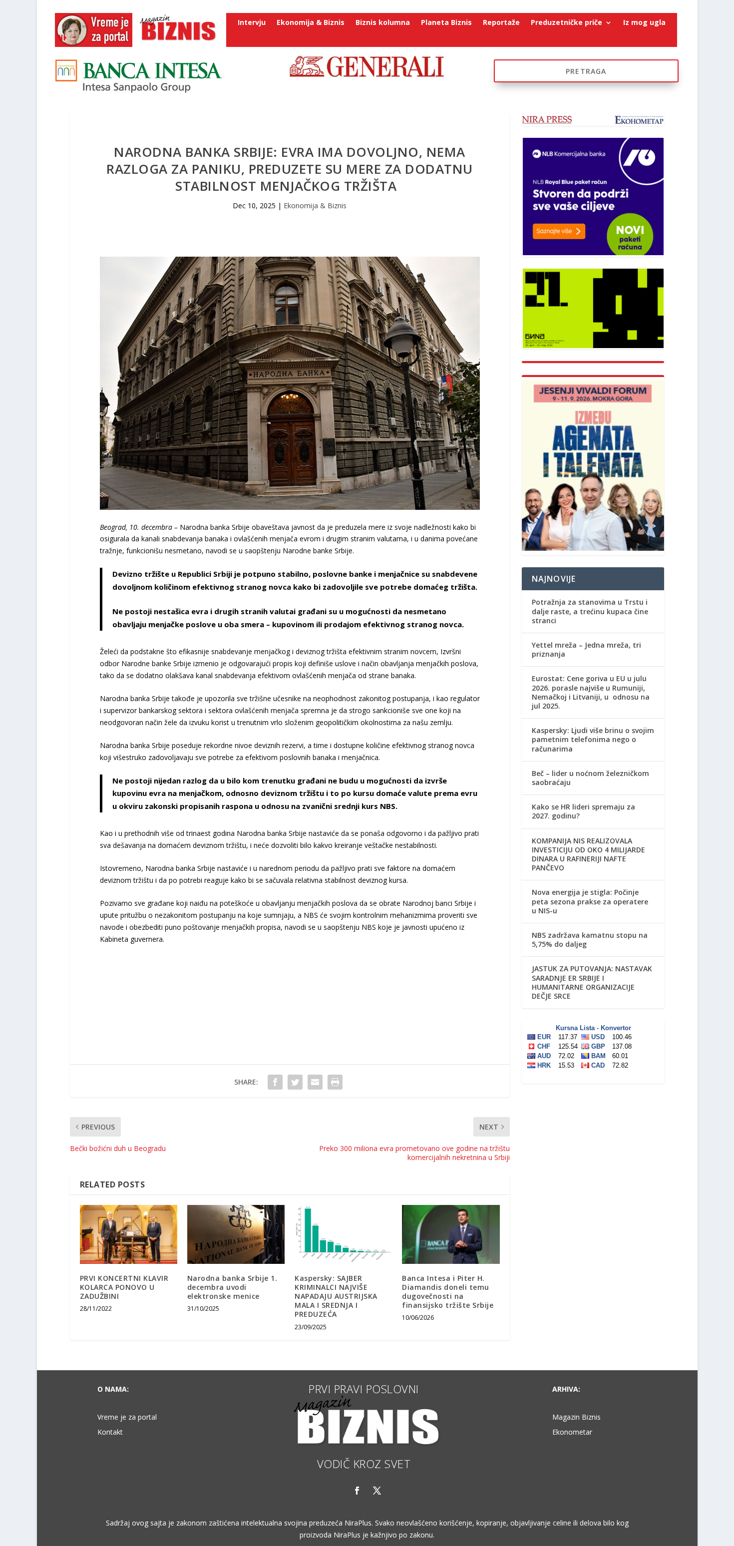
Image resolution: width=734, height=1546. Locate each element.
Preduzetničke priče (566, 23)
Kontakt (110, 1433)
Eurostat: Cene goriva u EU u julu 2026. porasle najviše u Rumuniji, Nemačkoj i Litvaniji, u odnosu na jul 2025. (591, 692)
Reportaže (501, 23)
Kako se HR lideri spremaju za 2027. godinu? (583, 811)
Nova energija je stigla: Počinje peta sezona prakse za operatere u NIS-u (590, 901)
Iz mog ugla (644, 23)
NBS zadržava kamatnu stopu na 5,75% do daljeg (590, 939)
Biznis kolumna (383, 23)
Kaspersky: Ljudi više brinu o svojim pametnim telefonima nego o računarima (593, 739)
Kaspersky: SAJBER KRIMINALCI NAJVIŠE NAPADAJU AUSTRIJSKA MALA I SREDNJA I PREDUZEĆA (336, 1296)
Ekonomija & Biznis (311, 23)
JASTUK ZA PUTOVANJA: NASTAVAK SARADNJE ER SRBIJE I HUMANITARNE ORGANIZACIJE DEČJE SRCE (592, 982)
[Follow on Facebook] (357, 1491)
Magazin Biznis (576, 1418)
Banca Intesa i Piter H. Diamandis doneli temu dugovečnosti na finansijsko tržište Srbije (447, 1291)
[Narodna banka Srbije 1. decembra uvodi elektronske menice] (236, 1234)
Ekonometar (572, 1433)
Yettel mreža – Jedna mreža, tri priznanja (586, 649)
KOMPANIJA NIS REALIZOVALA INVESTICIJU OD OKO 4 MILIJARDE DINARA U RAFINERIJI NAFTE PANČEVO (588, 854)
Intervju (252, 23)
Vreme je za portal (127, 1418)
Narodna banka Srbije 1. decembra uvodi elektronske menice (232, 1287)
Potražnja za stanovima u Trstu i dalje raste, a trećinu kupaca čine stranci (590, 611)
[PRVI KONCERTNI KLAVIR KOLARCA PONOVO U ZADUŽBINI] (128, 1234)
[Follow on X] (377, 1491)
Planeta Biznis (446, 23)
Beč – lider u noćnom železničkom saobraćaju (590, 778)
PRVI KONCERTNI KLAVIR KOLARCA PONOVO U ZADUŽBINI (124, 1287)
